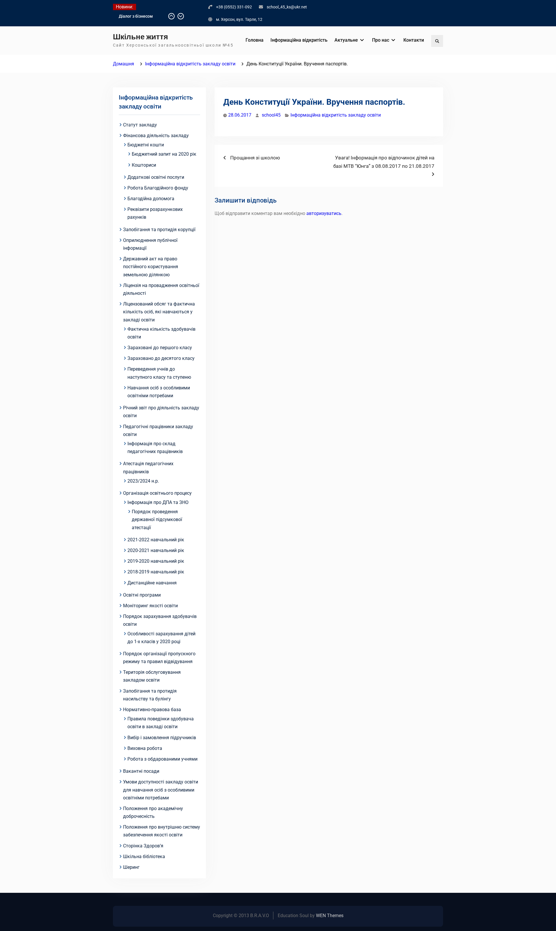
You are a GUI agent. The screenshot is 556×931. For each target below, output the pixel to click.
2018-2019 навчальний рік (155, 572)
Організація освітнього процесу (157, 493)
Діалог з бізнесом (136, 16)
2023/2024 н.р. (143, 481)
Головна (255, 40)
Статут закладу (140, 125)
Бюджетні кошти (145, 145)
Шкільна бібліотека (144, 856)
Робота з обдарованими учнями (162, 759)
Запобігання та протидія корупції (159, 229)
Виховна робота (144, 748)
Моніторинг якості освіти (150, 605)
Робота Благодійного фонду (157, 188)
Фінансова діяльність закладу (156, 135)
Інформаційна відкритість (299, 40)
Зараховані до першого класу (159, 347)
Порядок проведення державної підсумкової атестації (157, 519)
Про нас (380, 40)
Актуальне (346, 40)
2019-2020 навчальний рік (155, 561)
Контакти (413, 40)
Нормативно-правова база (152, 709)
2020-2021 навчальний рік (155, 550)
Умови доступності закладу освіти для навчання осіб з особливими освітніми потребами (160, 789)
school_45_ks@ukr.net (287, 7)
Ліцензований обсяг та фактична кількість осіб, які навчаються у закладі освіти (159, 311)
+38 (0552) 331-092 (234, 7)
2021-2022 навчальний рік (155, 539)
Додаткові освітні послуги (155, 177)
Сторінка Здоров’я (143, 846)
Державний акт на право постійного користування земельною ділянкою (150, 266)
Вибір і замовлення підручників (161, 737)
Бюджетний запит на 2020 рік (164, 154)
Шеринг (131, 867)
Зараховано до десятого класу (161, 358)
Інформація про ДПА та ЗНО (158, 502)
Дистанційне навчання (152, 583)
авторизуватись (323, 213)
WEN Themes (329, 915)
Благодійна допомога (150, 198)
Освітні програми (142, 595)
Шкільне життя (140, 37)
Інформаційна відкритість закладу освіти (335, 115)
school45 (271, 115)
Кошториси (144, 165)
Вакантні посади (141, 771)
